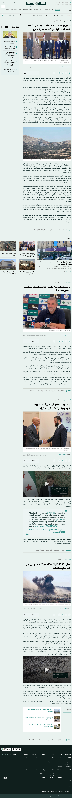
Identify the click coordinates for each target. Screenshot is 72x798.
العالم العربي (67, 21)
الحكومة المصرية (60, 230)
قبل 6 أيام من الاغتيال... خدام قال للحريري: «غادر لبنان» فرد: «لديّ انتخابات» (9, 63)
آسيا (61, 762)
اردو (59, 2)
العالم (53, 9)
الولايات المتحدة (59, 757)
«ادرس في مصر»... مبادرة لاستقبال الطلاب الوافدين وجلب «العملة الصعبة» (27, 255)
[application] (47, 484)
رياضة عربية (52, 775)
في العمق (15, 9)
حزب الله (34, 740)
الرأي (50, 9)
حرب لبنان (41, 740)
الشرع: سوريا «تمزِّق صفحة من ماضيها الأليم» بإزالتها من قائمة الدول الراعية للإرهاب (9, 55)
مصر (30, 230)
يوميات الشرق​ (25, 9)
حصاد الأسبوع (42, 773)
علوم (27, 760)
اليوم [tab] (6, 26)
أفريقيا (61, 764)
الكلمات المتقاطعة (68, 784)
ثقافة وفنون (41, 9)
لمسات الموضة (60, 777)
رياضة (62, 390)
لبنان (35, 230)
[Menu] (70, 10)
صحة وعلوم (36, 9)
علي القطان (64, 335)
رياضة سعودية (51, 773)
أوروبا (61, 760)
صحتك (27, 757)
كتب (36, 757)
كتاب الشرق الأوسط (50, 762)
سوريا (42, 550)
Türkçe (63, 2)
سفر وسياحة (60, 775)
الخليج (68, 760)
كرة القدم (56, 390)
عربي (70, 2)
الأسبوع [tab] (3, 26)
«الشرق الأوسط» (63, 67)
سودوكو (69, 786)
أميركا (37, 550)
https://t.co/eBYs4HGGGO (46, 526)
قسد (63, 550)
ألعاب (35, 12)
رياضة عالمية (52, 777)
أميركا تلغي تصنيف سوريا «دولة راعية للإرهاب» (9, 70)
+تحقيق (43, 777)
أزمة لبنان (51, 230)
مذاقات (61, 773)
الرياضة (20, 9)
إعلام (36, 764)
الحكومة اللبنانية (42, 230)
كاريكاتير (52, 760)
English (66, 2)
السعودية (32, 390)
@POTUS (51, 513)
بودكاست (7, 9)
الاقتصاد (46, 9)
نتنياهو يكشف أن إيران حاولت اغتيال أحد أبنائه (10, 47)
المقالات (52, 757)
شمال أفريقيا (67, 762)
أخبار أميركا (56, 550)
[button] (47, 484)
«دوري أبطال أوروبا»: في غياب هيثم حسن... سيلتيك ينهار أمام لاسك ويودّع (48, 15)
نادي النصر (39, 390)
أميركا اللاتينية (59, 766)
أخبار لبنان (61, 740)
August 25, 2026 (59, 532)
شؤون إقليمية (68, 766)
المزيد (32, 12)
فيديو (12, 9)
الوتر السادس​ (34, 760)
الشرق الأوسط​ (57, 9)
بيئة (27, 762)
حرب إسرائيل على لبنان (51, 740)
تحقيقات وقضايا (42, 775)
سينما (36, 762)
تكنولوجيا (30, 9)
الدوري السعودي (48, 390)
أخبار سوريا (49, 550)
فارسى (57, 2)
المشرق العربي (57, 21)
